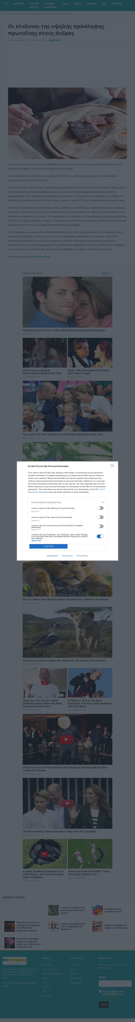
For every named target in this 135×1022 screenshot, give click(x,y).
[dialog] (67, 511)
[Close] (113, 466)
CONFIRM (48, 546)
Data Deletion (52, 556)
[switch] (100, 508)
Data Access (67, 556)
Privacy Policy (82, 556)
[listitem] (67, 502)
